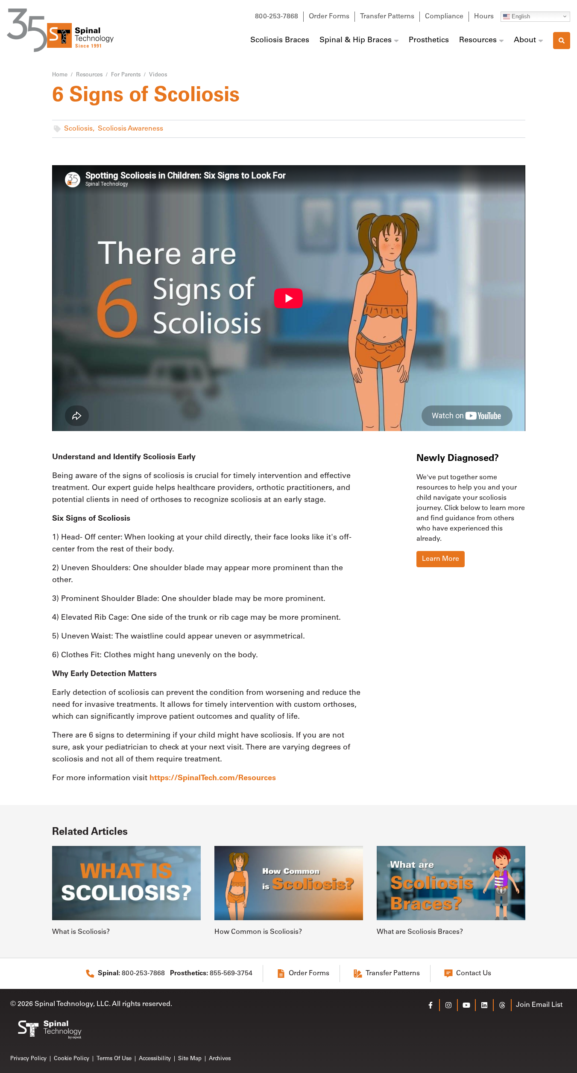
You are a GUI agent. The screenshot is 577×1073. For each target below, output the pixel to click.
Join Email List (539, 1005)
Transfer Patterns (387, 16)
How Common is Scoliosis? (258, 932)
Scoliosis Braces (279, 40)
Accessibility (155, 1058)
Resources (478, 40)
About (525, 40)
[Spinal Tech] (60, 30)
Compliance (444, 16)
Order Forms (329, 16)
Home (59, 75)
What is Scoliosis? (81, 932)
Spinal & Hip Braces (355, 40)
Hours (484, 16)
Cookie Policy (71, 1058)
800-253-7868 (276, 16)
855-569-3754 (211, 973)
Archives (220, 1058)
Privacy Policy (28, 1058)
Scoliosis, (79, 128)
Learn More (440, 559)
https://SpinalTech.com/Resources (212, 778)
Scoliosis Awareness (130, 128)
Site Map (190, 1058)
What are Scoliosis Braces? (420, 932)
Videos (158, 75)
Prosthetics (429, 40)
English (520, 16)
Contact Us (473, 973)
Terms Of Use (114, 1058)
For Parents (126, 75)
